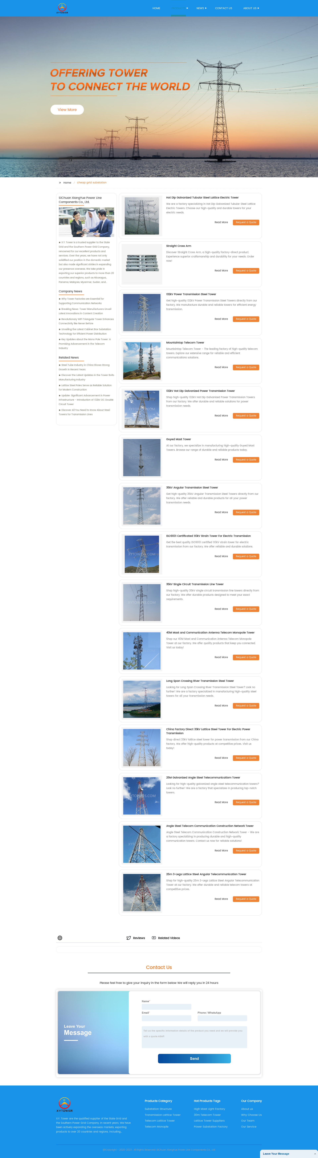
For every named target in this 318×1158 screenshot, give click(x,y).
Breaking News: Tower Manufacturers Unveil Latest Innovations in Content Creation (85, 311)
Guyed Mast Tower (178, 439)
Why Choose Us (251, 1115)
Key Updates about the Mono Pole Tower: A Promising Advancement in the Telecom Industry (85, 344)
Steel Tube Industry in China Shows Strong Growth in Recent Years (84, 367)
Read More (221, 222)
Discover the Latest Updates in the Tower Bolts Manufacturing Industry (86, 377)
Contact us (223, 8)
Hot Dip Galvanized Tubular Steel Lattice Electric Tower (202, 197)
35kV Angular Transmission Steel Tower (192, 487)
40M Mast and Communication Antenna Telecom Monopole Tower (210, 632)
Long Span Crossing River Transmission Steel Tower (200, 681)
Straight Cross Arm (178, 246)
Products (178, 8)
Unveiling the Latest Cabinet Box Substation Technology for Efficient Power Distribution (85, 331)
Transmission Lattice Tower (163, 1115)
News (200, 8)
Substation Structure (158, 1109)
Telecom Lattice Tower (160, 1121)
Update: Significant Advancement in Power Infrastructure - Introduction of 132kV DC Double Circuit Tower (86, 400)
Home (156, 8)
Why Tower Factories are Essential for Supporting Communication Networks (81, 301)
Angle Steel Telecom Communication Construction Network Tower (210, 826)
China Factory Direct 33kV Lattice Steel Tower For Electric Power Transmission (208, 731)
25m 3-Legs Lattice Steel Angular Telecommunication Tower (206, 874)
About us (249, 8)
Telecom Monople (156, 1127)
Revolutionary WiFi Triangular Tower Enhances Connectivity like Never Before (86, 321)
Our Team (247, 1121)
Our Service (248, 1127)
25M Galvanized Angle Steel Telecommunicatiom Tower (203, 777)
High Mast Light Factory (209, 1109)
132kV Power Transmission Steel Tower (191, 294)
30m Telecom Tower (207, 1115)
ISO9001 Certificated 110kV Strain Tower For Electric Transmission (208, 536)
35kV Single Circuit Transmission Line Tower (195, 584)
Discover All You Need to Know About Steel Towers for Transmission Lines (84, 412)
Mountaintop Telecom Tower (185, 342)
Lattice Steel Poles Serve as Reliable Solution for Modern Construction (85, 388)
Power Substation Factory (211, 1127)
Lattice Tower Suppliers (209, 1121)
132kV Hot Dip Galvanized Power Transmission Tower (200, 391)
